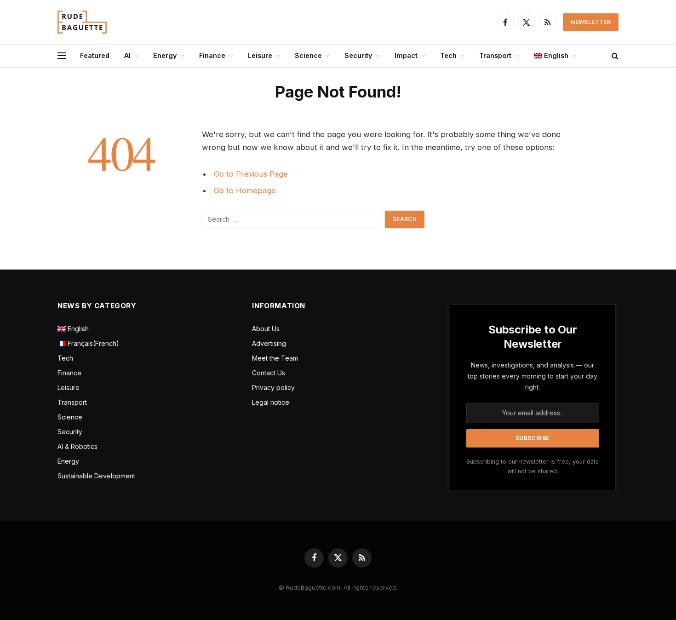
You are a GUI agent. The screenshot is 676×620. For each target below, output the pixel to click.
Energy (165, 55)
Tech (448, 55)
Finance (212, 55)
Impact (406, 55)
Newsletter (591, 21)
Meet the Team (275, 358)
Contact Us (268, 373)
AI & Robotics (77, 446)
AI (127, 55)
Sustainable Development (96, 476)
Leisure (260, 55)
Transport (495, 55)
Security (358, 55)
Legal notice (270, 402)
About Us (266, 329)
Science (308, 55)
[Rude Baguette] (82, 22)
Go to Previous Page (251, 173)
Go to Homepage (245, 190)
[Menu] (61, 56)
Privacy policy (273, 387)
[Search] (614, 56)
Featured (94, 55)
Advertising (269, 343)
